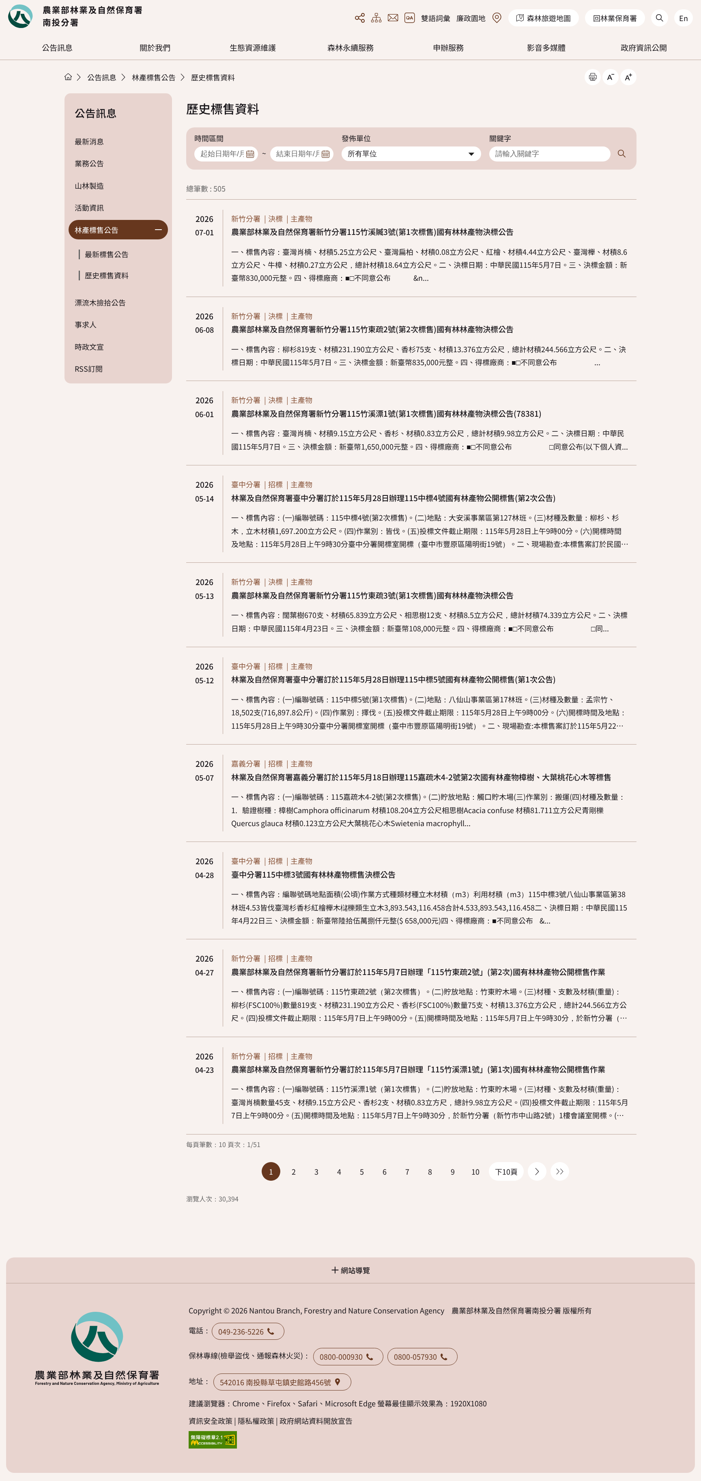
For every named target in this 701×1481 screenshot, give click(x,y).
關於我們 (155, 47)
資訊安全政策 (210, 1420)
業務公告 (89, 163)
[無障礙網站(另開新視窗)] (213, 1440)
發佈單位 (356, 138)
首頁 (68, 76)
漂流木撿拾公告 (100, 302)
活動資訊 (89, 207)
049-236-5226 (241, 1331)
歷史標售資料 (213, 77)
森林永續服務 (350, 47)
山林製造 (89, 185)
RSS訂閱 (89, 368)
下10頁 (506, 1171)
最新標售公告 (107, 254)
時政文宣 (89, 346)
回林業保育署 (615, 18)
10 (475, 1171)
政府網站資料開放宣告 (316, 1420)
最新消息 (89, 141)
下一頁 (537, 1171)
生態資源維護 (253, 47)
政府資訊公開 (644, 47)
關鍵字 (500, 138)
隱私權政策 (256, 1420)
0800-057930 (415, 1356)
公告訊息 (57, 47)
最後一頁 (559, 1171)
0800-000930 (341, 1356)
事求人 (86, 324)
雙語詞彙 (435, 18)
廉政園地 (471, 18)
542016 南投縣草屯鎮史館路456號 (275, 1382)
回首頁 (75, 16)
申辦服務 (448, 47)
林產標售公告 (154, 77)
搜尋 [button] (621, 153)
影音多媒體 (546, 47)
